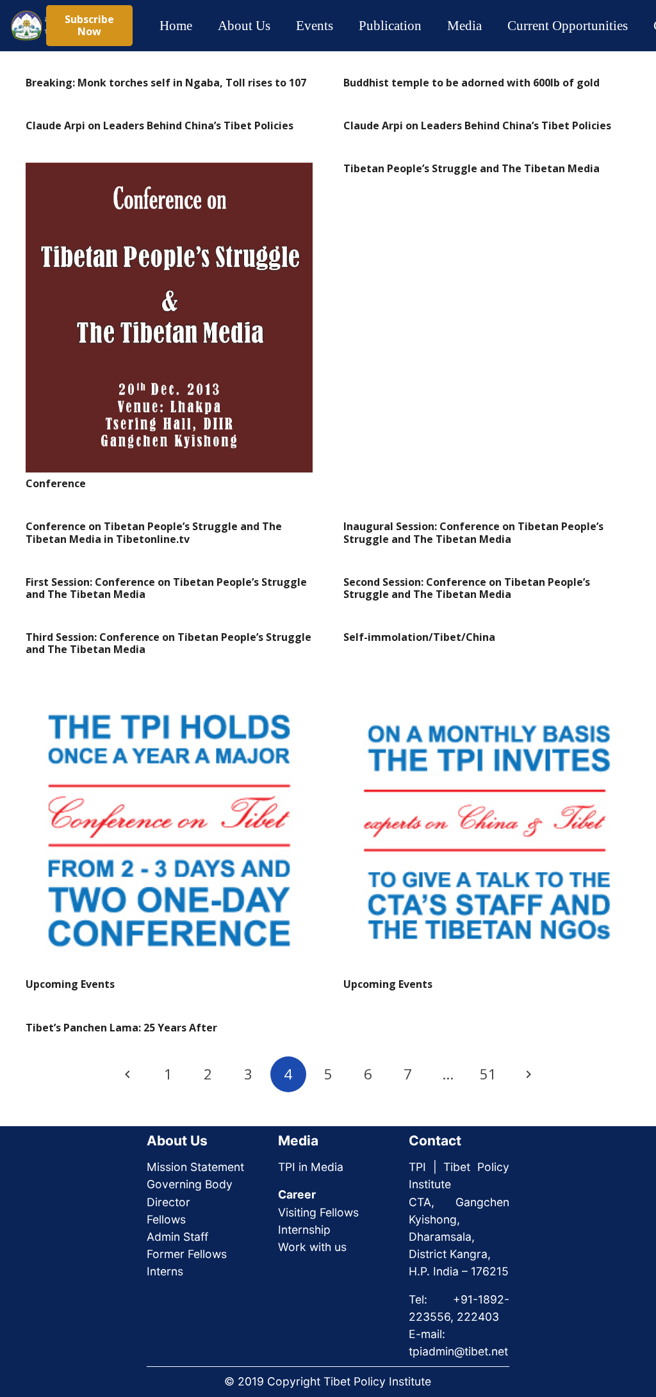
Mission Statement (195, 1167)
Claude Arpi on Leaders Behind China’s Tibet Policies (159, 125)
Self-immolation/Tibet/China (419, 637)
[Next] (528, 1074)
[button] (281, 25)
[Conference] (169, 317)
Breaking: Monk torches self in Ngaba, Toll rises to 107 (166, 83)
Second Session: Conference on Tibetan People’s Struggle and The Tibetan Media (466, 588)
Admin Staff (177, 1236)
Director (168, 1202)
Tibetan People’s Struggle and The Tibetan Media (471, 168)
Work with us (312, 1247)
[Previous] (128, 1074)
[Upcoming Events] (169, 829)
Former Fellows (187, 1254)
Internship (304, 1229)
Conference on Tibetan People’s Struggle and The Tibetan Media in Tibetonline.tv (154, 532)
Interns (165, 1271)
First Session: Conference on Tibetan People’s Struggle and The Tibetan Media (166, 588)
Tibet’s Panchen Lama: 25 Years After (121, 1028)
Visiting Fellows (318, 1212)
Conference (56, 483)
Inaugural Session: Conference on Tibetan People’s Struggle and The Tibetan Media (473, 532)
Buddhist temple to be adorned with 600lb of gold (471, 83)
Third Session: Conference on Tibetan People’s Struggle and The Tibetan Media (168, 643)
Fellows (166, 1219)
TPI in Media (310, 1167)
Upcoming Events (70, 984)
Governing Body (190, 1184)
